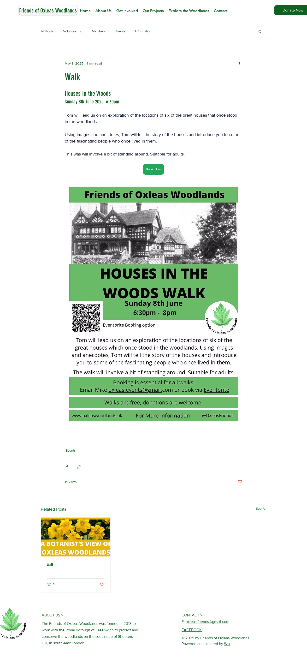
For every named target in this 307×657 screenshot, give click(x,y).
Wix (227, 644)
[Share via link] (79, 467)
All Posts (47, 31)
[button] (260, 31)
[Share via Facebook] (67, 467)
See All (261, 508)
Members (99, 31)
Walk (50, 564)
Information (143, 31)
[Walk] (75, 537)
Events (120, 31)
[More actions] (239, 63)
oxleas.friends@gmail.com (207, 622)
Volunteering (72, 31)
